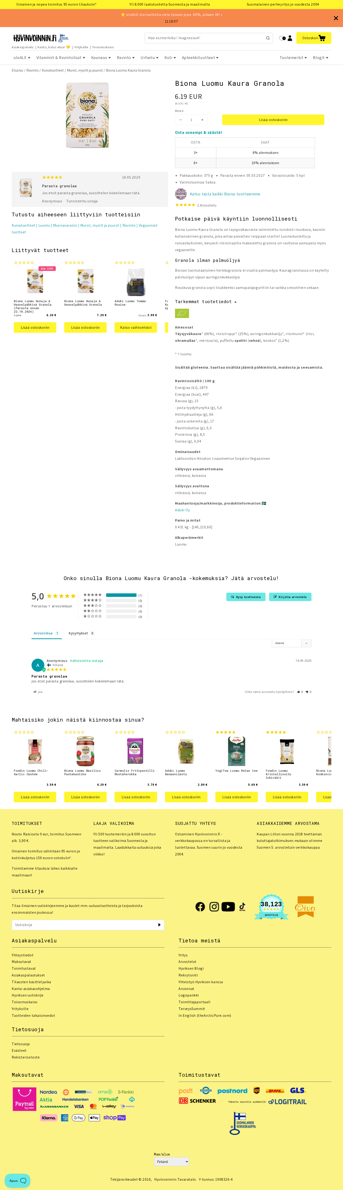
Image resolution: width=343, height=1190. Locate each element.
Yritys (183, 955)
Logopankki (188, 995)
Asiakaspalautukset (28, 975)
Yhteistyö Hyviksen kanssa (200, 981)
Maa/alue (162, 1154)
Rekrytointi (188, 975)
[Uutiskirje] (159, 925)
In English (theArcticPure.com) (204, 1015)
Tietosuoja (21, 1043)
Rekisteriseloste (26, 1057)
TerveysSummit (191, 1008)
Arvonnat (186, 988)
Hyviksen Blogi (191, 968)
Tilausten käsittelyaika (31, 981)
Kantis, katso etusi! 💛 (54, 47)
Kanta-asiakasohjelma (31, 988)
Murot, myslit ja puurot (85, 70)
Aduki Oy (182, 510)
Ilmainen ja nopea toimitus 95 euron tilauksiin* (56, 4)
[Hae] (268, 38)
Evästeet (19, 1050)
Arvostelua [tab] (43, 633)
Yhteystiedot (22, 955)
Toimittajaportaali (194, 1002)
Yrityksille (81, 47)
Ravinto (32, 70)
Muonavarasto (65, 225)
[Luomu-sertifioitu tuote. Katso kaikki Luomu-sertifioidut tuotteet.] (182, 314)
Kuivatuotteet (53, 70)
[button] (313, 38)
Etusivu (17, 70)
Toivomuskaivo (103, 47)
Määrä (179, 111)
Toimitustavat (24, 968)
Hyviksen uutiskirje (27, 995)
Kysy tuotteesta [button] (248, 597)
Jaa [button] (39, 692)
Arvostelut (187, 961)
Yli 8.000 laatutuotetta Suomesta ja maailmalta (170, 4)
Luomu (44, 225)
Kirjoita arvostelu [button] (293, 597)
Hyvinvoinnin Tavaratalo (175, 1179)
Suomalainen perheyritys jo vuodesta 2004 (283, 4)
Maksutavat (21, 961)
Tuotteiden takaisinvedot (33, 1015)
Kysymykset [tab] (78, 633)
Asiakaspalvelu (22, 47)
